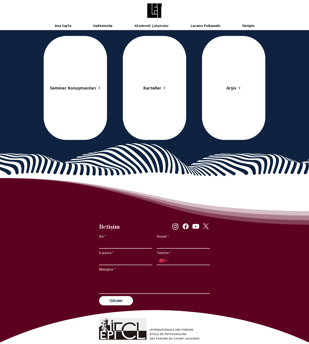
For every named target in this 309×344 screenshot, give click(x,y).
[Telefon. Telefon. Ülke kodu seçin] (163, 260)
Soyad (163, 236)
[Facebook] (186, 226)
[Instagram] (175, 226)
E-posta (106, 253)
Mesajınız (107, 269)
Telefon (164, 253)
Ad (102, 236)
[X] (206, 226)
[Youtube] (196, 226)
